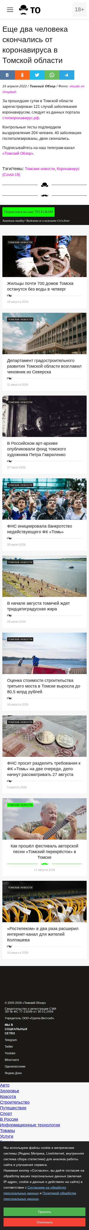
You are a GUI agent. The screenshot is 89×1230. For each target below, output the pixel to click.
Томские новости (40, 169)
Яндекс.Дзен (13, 1073)
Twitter (9, 1046)
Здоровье (9, 1091)
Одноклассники (15, 1066)
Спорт (6, 1113)
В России (9, 1119)
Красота (8, 1096)
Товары (7, 1130)
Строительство (15, 1102)
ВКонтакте (12, 1060)
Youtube (10, 1053)
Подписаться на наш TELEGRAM (28, 212)
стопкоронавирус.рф (20, 118)
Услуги (6, 1136)
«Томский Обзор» (17, 153)
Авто (4, 1085)
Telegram (11, 1040)
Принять (44, 1212)
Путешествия (13, 1108)
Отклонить (45, 1222)
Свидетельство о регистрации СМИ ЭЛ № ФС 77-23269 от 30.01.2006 (30, 1010)
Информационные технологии (30, 1125)
